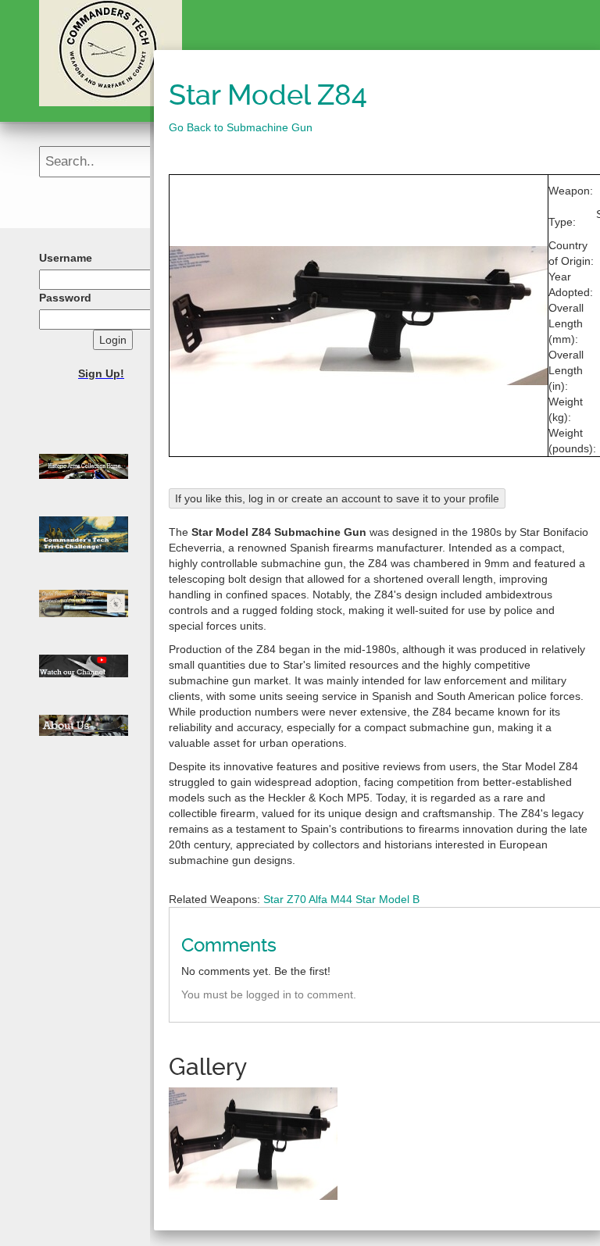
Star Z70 (284, 899)
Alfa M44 (330, 899)
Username (65, 258)
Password (65, 297)
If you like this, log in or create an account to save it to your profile (337, 498)
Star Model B (387, 899)
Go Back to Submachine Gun (240, 127)
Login (113, 340)
